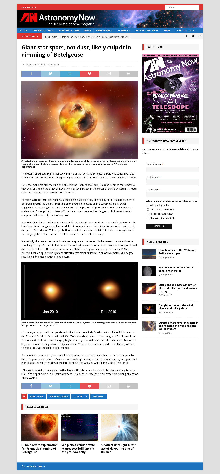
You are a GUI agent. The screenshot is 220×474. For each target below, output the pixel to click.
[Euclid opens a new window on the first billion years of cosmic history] (149, 288)
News (87, 30)
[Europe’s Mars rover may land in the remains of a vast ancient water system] (149, 326)
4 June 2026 (166, 332)
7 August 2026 (167, 257)
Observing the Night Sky (162, 218)
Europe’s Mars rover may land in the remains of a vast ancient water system (178, 325)
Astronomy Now (51, 64)
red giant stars (59, 396)
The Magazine (41, 30)
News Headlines (157, 241)
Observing (103, 30)
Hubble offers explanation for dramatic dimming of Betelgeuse (39, 448)
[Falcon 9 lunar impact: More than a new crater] (149, 271)
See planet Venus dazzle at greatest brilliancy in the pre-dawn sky (78, 448)
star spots (80, 396)
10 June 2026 (167, 312)
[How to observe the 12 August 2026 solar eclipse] (149, 254)
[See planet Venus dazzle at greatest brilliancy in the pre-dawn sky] (79, 427)
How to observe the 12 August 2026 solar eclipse (177, 251)
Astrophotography (159, 205)
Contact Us (183, 30)
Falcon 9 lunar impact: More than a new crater (176, 269)
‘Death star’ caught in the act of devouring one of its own (118, 448)
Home (23, 30)
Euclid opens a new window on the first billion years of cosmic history (178, 288)
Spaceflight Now (147, 30)
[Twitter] (193, 36)
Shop (167, 30)
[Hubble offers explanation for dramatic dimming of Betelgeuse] (39, 427)
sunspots (98, 396)
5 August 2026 (167, 274)
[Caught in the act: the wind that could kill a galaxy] (149, 309)
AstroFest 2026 (68, 30)
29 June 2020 (32, 64)
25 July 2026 (166, 295)
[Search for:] (182, 7)
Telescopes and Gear (161, 213)
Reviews (123, 30)
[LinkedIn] (200, 36)
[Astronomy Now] (110, 25)
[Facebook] (186, 36)
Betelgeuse (36, 396)
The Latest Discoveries (161, 209)
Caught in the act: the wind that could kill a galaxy (176, 307)
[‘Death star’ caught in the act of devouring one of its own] (119, 427)
